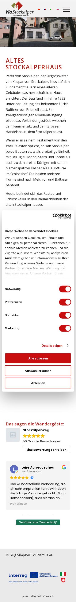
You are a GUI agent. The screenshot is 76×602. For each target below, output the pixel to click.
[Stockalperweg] (20, 8)
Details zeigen (52, 345)
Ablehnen (38, 383)
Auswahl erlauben (38, 370)
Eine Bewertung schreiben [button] (46, 450)
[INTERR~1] (38, 577)
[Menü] (64, 8)
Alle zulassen (38, 358)
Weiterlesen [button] (18, 504)
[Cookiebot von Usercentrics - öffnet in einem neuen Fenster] (53, 216)
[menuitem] (64, 8)
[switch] (65, 302)
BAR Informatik (45, 596)
